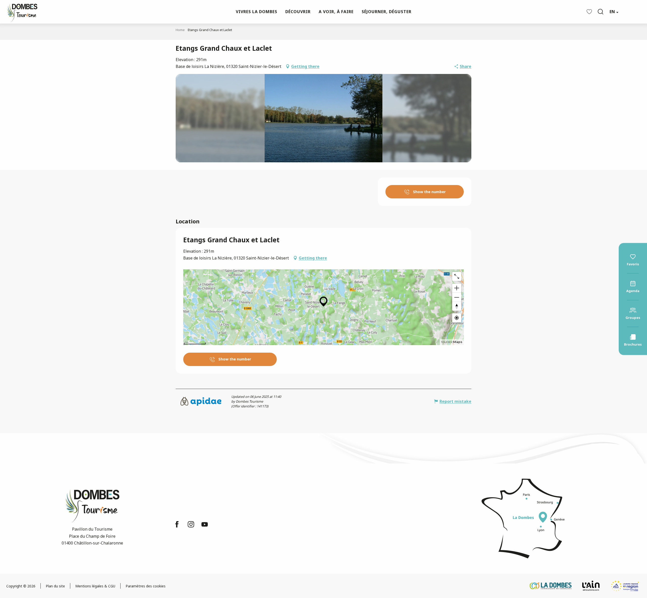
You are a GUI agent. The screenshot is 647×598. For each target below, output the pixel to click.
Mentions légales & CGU (95, 586)
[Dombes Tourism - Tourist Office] (20, 12)
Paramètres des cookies (146, 586)
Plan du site (55, 586)
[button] (600, 11)
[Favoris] (590, 12)
